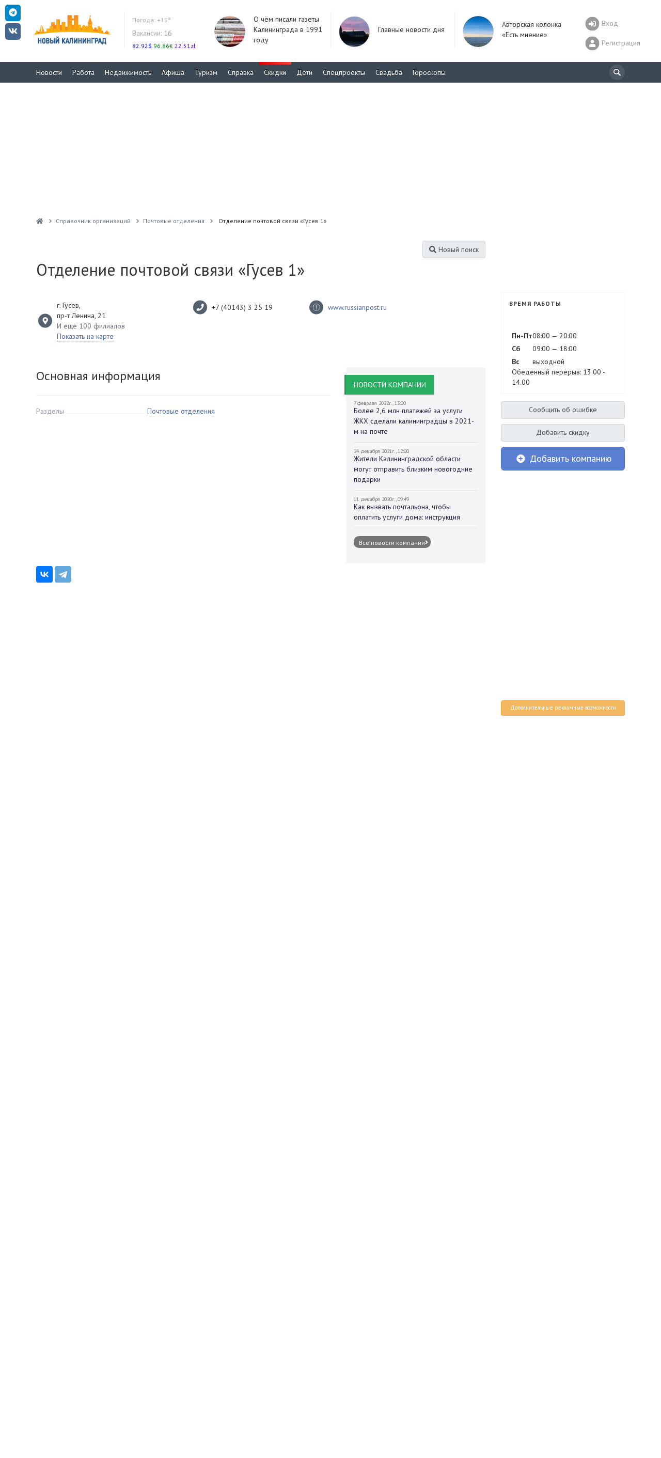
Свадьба (388, 72)
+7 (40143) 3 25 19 (242, 307)
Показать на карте (85, 336)
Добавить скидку (563, 432)
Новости (49, 72)
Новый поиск (457, 249)
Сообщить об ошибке (563, 409)
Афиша (173, 72)
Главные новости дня (411, 29)
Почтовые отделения (181, 411)
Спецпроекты (344, 72)
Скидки (275, 72)
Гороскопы (429, 72)
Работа (83, 72)
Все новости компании (392, 542)
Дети (304, 72)
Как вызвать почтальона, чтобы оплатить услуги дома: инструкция (407, 512)
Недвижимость (128, 72)
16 (152, 33)
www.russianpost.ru (357, 307)
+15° (151, 20)
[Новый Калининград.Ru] (39, 221)
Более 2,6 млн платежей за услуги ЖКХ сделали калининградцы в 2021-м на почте (414, 421)
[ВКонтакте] (44, 574)
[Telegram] (63, 574)
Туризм (206, 72)
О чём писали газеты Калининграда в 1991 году (288, 29)
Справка (241, 72)
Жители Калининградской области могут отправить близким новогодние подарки (413, 469)
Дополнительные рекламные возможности (563, 707)
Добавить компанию (569, 458)
